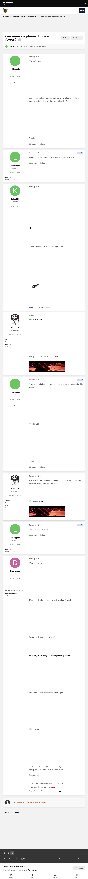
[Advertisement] (44, 24)
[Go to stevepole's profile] (15, 319)
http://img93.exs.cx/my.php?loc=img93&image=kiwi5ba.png (52, 655)
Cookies (16, 859)
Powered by (75, 859)
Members (16, 330)
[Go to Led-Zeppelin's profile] (6, 46)
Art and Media (41, 46)
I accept (80, 868)
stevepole (15, 328)
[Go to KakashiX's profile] (15, 190)
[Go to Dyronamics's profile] (15, 563)
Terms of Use (33, 870)
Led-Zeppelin (13, 46)
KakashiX (15, 199)
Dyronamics (15, 571)
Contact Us (7, 859)
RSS (24, 859)
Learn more (4, 4)
